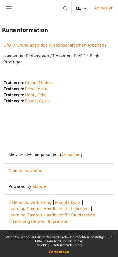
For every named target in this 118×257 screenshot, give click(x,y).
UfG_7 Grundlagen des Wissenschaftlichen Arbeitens (55, 45)
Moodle (39, 186)
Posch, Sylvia (37, 100)
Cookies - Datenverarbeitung (59, 245)
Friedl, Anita (36, 88)
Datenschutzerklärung (30, 202)
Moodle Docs (68, 202)
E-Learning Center (26, 221)
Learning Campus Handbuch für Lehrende (49, 208)
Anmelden (104, 8)
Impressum (59, 221)
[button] (65, 8)
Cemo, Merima (39, 82)
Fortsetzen (59, 252)
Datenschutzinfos (25, 170)
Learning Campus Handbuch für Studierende (52, 215)
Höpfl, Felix (35, 94)
